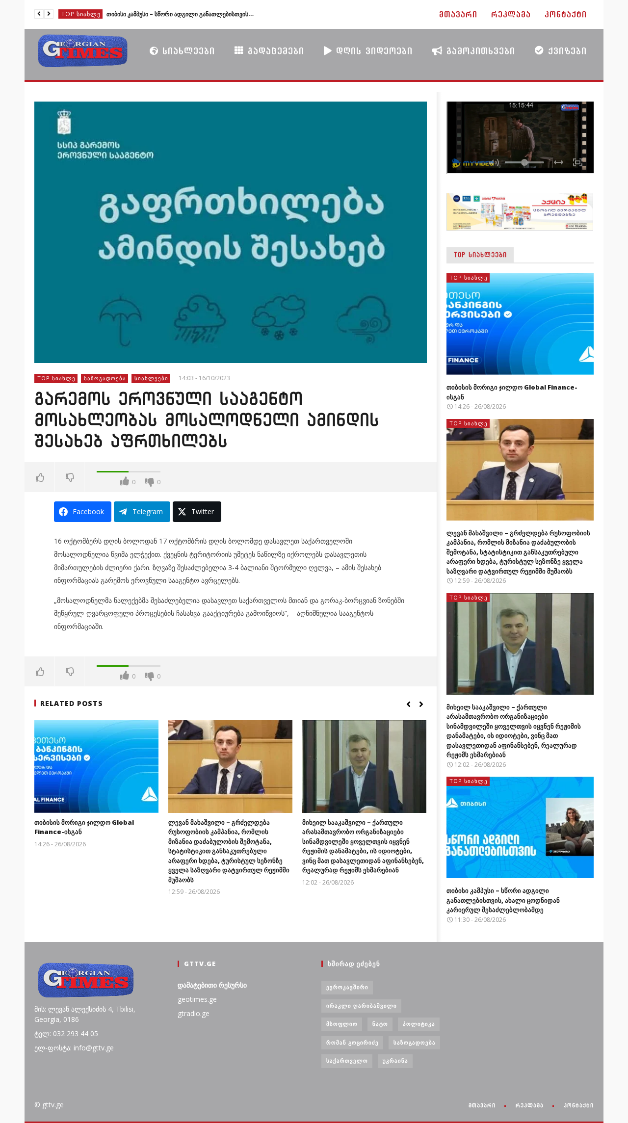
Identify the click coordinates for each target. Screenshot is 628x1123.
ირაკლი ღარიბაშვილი (361, 1005)
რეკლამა (511, 14)
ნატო (380, 1023)
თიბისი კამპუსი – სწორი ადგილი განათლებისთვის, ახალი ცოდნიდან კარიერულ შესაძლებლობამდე (180, 14)
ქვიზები (565, 51)
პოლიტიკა (419, 1023)
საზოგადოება (105, 378)
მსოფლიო (342, 1023)
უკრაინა (395, 1060)
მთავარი (458, 14)
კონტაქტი (566, 14)
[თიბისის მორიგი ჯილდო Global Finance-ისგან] (96, 766)
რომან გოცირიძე (352, 1042)
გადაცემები (274, 51)
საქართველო (347, 1060)
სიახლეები (186, 51)
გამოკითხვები (479, 51)
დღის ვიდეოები (372, 51)
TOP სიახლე (81, 14)
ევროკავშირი (347, 987)
